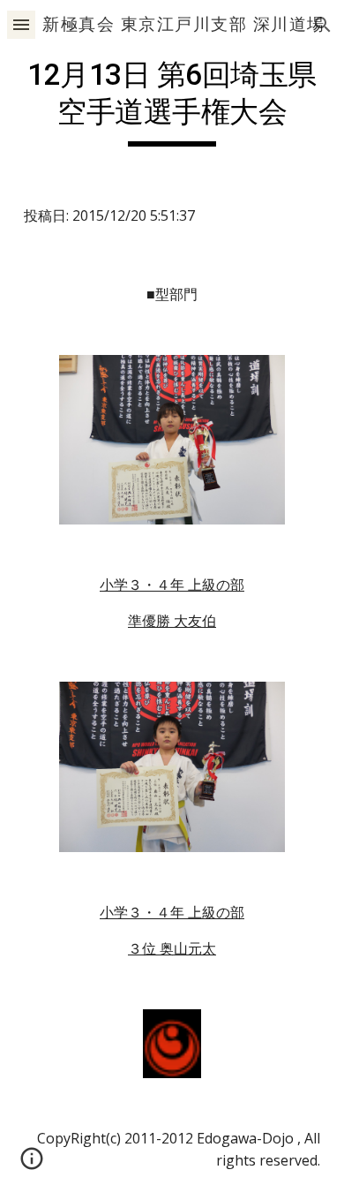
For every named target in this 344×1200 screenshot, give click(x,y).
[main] (172, 101)
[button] (21, 24)
